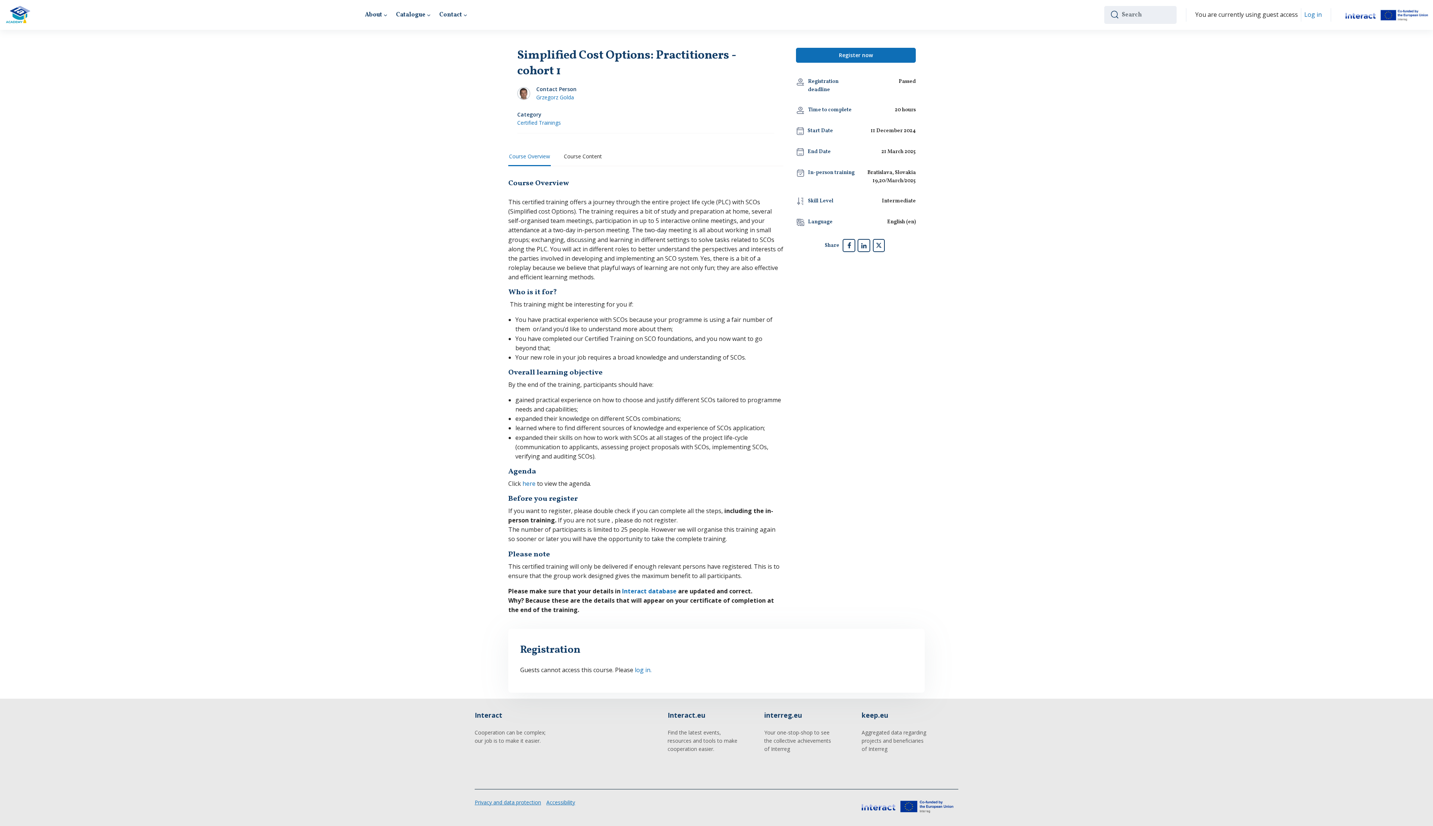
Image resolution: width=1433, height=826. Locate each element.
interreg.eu (783, 715)
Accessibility (560, 802)
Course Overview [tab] (529, 156)
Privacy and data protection (508, 802)
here (529, 483)
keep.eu (875, 715)
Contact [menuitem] (450, 15)
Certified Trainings (539, 122)
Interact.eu (686, 715)
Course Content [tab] (583, 156)
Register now (856, 55)
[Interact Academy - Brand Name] (18, 15)
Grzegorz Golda (555, 97)
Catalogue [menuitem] (410, 15)
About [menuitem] (373, 15)
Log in (1313, 14)
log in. (643, 670)
